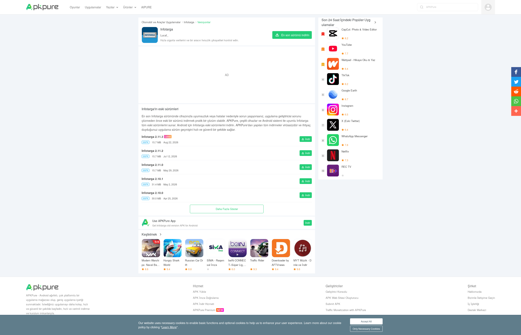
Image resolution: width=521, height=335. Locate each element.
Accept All (366, 321)
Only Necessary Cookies (366, 328)
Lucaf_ (164, 35)
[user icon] (488, 7)
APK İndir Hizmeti (203, 304)
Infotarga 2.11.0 (152, 165)
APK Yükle (199, 292)
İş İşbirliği (473, 304)
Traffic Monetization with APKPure (346, 310)
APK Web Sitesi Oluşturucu (342, 298)
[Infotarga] (150, 35)
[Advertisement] (226, 74)
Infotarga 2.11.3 (152, 137)
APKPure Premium (204, 310)
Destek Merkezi (477, 310)
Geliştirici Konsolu (336, 292)
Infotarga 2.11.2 (152, 151)
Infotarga (189, 22)
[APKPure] (42, 7)
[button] (306, 139)
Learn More (169, 327)
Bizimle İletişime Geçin (481, 298)
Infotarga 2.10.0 (152, 193)
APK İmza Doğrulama (206, 298)
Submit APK (333, 304)
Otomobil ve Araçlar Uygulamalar (161, 22)
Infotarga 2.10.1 (152, 179)
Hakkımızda (475, 292)
